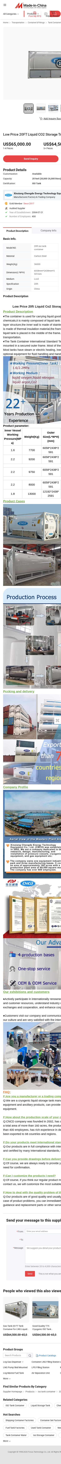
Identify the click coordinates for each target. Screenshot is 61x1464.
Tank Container (54, 22)
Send (30, 1273)
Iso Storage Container (43, 1435)
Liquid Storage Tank (40, 1405)
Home (5, 22)
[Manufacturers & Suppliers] (30, 5)
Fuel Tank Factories (15, 1427)
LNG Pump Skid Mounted (15, 1367)
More (6, 1440)
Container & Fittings (36, 22)
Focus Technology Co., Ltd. (39, 1452)
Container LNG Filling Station (46, 1361)
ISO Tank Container (15, 1405)
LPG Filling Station (40, 1367)
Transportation (18, 22)
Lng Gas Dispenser (12, 1361)
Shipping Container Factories (20, 1420)
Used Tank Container (41, 1427)
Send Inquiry (31, 158)
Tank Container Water (16, 1435)
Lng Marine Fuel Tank (13, 1372)
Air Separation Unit (41, 1372)
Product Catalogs (47, 1355)
